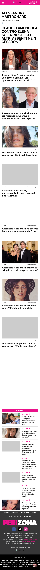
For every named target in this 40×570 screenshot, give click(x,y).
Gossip (6, 513)
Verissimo (27, 517)
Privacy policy (11, 543)
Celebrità (15, 513)
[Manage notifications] (35, 565)
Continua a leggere (32, 71)
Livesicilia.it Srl (15, 560)
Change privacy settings (25, 543)
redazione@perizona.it (30, 539)
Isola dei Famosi (15, 517)
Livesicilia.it (5, 564)
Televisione (25, 513)
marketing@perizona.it (28, 541)
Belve (34, 513)
